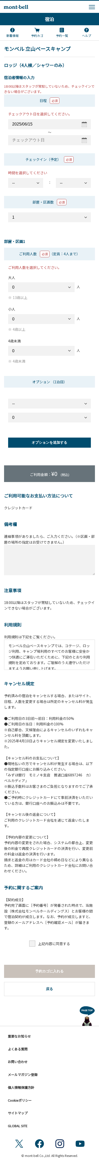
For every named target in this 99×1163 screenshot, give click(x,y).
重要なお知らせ (19, 1036)
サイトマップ (18, 1112)
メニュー (92, 7)
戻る (49, 989)
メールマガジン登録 (23, 1074)
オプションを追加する (49, 442)
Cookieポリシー (20, 1100)
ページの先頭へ (87, 1015)
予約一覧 (62, 35)
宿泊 (49, 19)
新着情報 (12, 35)
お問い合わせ (18, 1061)
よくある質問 (18, 1049)
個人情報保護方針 (21, 1087)
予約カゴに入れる (49, 971)
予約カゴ (37, 35)
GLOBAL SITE (17, 1125)
